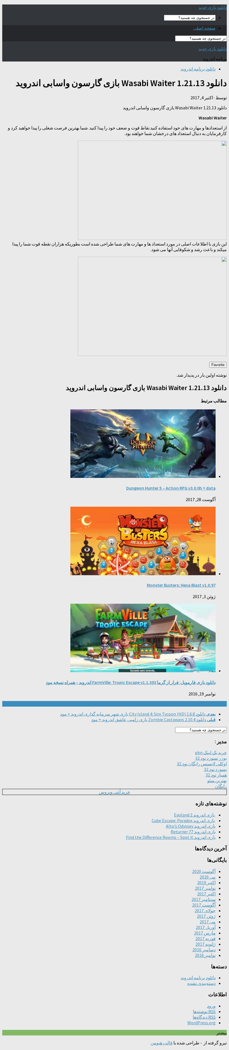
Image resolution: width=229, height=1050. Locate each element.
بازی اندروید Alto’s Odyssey (191, 826)
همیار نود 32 (216, 775)
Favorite (218, 365)
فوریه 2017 (205, 938)
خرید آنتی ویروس (114, 792)
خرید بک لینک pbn (211, 752)
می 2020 (208, 877)
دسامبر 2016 (204, 949)
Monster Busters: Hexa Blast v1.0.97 (181, 585)
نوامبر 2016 (205, 955)
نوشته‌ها (204, 1011)
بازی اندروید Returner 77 (193, 831)
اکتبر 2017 (206, 893)
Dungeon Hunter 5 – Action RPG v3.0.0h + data (171, 488)
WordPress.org (201, 1022)
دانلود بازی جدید (213, 7)
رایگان (221, 786)
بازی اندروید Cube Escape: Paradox (184, 820)
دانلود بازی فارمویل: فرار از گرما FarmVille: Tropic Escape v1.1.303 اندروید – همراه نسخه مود (131, 682)
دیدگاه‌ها (204, 1017)
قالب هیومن (162, 1043)
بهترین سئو (217, 780)
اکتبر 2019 (206, 882)
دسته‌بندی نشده (201, 983)
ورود (211, 1006)
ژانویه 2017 (205, 944)
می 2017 (208, 921)
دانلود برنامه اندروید (198, 69)
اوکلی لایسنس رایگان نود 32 (202, 763)
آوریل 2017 (206, 927)
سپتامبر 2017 (204, 899)
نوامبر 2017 (205, 888)
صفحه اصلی (204, 28)
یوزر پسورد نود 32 (211, 758)
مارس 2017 (205, 933)
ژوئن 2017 (206, 916)
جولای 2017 (205, 910)
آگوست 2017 (204, 905)
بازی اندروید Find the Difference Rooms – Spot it (171, 837)
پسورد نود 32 (215, 769)
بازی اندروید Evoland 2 (195, 815)
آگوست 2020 (204, 871)
